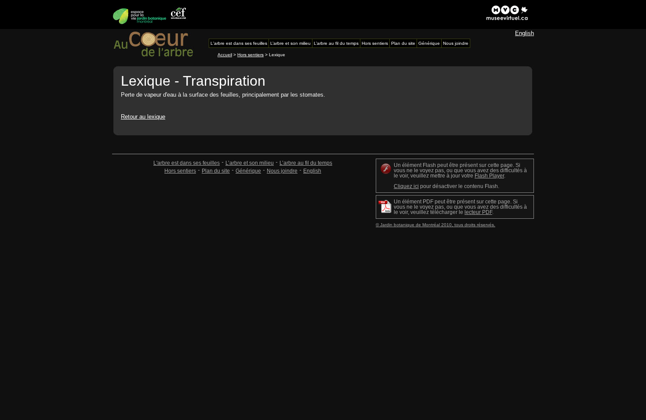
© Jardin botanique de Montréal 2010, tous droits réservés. (435, 224)
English (524, 33)
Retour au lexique (143, 116)
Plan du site (216, 171)
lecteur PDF (478, 212)
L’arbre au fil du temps (305, 163)
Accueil (225, 54)
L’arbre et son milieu (249, 163)
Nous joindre (282, 171)
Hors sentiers (250, 54)
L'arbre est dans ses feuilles (186, 163)
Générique (248, 171)
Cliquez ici (406, 186)
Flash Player (489, 176)
